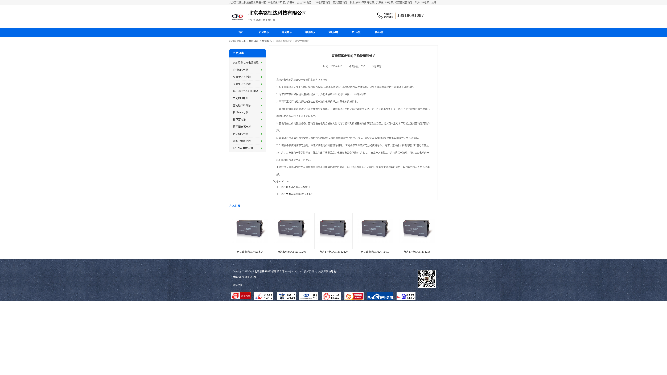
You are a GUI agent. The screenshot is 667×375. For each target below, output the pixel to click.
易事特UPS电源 (242, 77)
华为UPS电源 (240, 98)
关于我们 (356, 32)
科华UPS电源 (240, 112)
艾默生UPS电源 (242, 84)
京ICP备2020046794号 (244, 277)
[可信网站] (354, 296)
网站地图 (237, 285)
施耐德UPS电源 (242, 105)
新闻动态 (267, 41)
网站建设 (331, 271)
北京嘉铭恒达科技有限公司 (243, 41)
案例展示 (310, 32)
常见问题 (333, 32)
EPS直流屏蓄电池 (243, 148)
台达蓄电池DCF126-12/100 (375, 252)
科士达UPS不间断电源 (245, 91)
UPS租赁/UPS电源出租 (246, 62)
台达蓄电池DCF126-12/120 (333, 252)
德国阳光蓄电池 (242, 126)
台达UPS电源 (240, 133)
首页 (240, 32)
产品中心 (264, 32)
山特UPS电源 (240, 69)
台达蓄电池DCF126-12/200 (292, 252)
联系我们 (379, 32)
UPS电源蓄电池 (242, 141)
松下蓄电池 (239, 119)
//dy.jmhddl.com (281, 181)
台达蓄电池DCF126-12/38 (417, 252)
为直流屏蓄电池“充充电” (299, 194)
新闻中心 (287, 32)
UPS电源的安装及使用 (298, 187)
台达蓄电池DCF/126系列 (250, 252)
